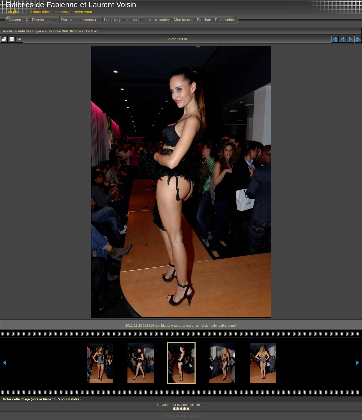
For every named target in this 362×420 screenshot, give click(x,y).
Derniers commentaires (80, 20)
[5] (188, 408)
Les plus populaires (120, 20)
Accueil (8, 31)
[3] (181, 408)
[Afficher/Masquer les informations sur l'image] (11, 39)
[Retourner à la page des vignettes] (4, 39)
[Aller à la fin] (358, 39)
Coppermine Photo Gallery (188, 416)
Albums (14, 20)
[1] (174, 408)
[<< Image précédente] (342, 39)
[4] (184, 408)
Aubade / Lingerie (31, 31)
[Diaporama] (19, 39)
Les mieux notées (155, 20)
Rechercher (225, 20)
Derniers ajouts (45, 20)
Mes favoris (183, 20)
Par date (204, 20)
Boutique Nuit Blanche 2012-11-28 (73, 31)
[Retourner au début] (335, 39)
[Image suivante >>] (350, 39)
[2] (177, 408)
